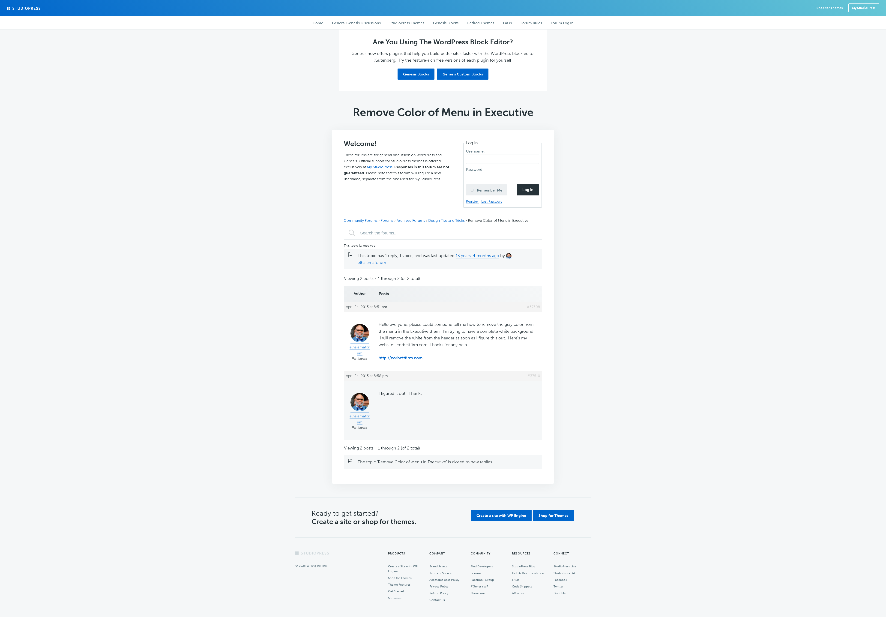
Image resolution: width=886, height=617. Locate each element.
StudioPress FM (564, 573)
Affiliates (518, 593)
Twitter (558, 586)
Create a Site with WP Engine (403, 569)
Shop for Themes (553, 515)
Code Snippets (522, 586)
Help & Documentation (528, 573)
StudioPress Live (565, 566)
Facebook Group (482, 579)
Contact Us (437, 600)
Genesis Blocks (416, 74)
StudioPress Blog (523, 566)
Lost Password (491, 201)
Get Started (396, 591)
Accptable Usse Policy (444, 579)
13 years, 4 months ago (477, 255)
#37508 (533, 307)
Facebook (560, 579)
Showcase (395, 598)
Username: (476, 151)
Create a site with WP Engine (501, 515)
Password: (475, 169)
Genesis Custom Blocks (463, 74)
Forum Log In (562, 23)
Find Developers (482, 566)
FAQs (515, 579)
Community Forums (360, 220)
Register (472, 201)
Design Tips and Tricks (446, 220)
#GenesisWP (479, 586)
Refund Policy (438, 593)
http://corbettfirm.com (400, 357)
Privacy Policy (439, 586)
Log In (527, 190)
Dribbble (560, 593)
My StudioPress (863, 8)
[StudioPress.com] (24, 8)
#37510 (533, 376)
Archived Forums (411, 220)
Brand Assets (438, 566)
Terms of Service (440, 573)
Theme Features (399, 584)
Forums (387, 220)
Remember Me (489, 190)
